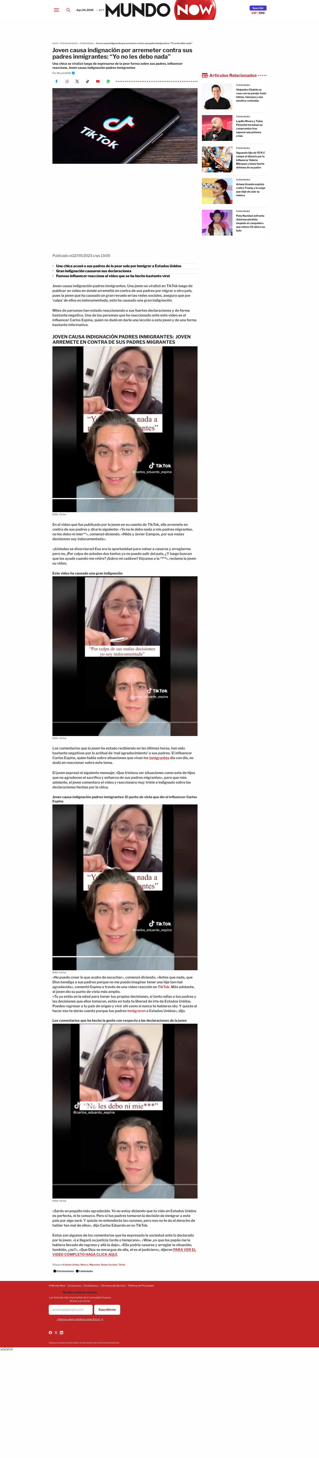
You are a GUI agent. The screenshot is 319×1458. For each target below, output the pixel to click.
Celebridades (87, 43)
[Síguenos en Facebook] (50, 1332)
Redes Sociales (109, 1264)
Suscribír (258, 8)
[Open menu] (56, 10)
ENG (262, 12)
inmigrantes (159, 758)
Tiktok (121, 1264)
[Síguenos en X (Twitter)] (56, 1332)
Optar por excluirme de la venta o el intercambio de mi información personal (84, 1342)
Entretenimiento (69, 43)
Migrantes (94, 1264)
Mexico (84, 1264)
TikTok (163, 987)
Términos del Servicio (113, 1285)
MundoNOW (64, 73)
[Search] (68, 10)
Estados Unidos (71, 1264)
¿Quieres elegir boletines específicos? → (80, 1319)
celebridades (243, 85)
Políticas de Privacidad (141, 1285)
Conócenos (74, 1285)
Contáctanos (91, 1285)
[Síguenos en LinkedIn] (61, 1332)
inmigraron (136, 1011)
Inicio (55, 43)
